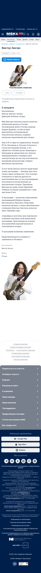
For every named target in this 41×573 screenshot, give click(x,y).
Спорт (31, 39)
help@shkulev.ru (25, 494)
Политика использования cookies (20, 522)
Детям (25, 39)
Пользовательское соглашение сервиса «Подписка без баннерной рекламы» (20, 529)
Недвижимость (7, 29)
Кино (3, 39)
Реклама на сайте (10, 386)
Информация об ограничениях (20, 519)
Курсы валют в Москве (26, 350)
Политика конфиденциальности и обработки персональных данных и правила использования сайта (20, 533)
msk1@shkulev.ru (30, 488)
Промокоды (20, 29)
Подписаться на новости (13, 368)
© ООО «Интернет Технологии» (20, 558)
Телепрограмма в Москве (20, 347)
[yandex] (35, 461)
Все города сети (9, 425)
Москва (5, 44)
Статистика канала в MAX (13, 420)
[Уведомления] (33, 34)
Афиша (12, 44)
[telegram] (6, 461)
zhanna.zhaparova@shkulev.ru (13, 506)
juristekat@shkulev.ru (23, 492)
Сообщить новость (10, 374)
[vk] (12, 461)
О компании (7, 391)
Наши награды (8, 397)
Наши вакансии (9, 403)
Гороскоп (10, 350)
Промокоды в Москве (20, 353)
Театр (19, 39)
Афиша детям (32, 29)
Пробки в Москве (20, 344)
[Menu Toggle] (2, 34)
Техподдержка (9, 408)
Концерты (11, 39)
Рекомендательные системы (20, 525)
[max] (23, 461)
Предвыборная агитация (13, 414)
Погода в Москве (20, 360)
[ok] (18, 461)
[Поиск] (28, 34)
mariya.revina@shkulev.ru (13, 498)
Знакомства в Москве (20, 356)
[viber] (29, 461)
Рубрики (6, 380)
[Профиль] (38, 34)
